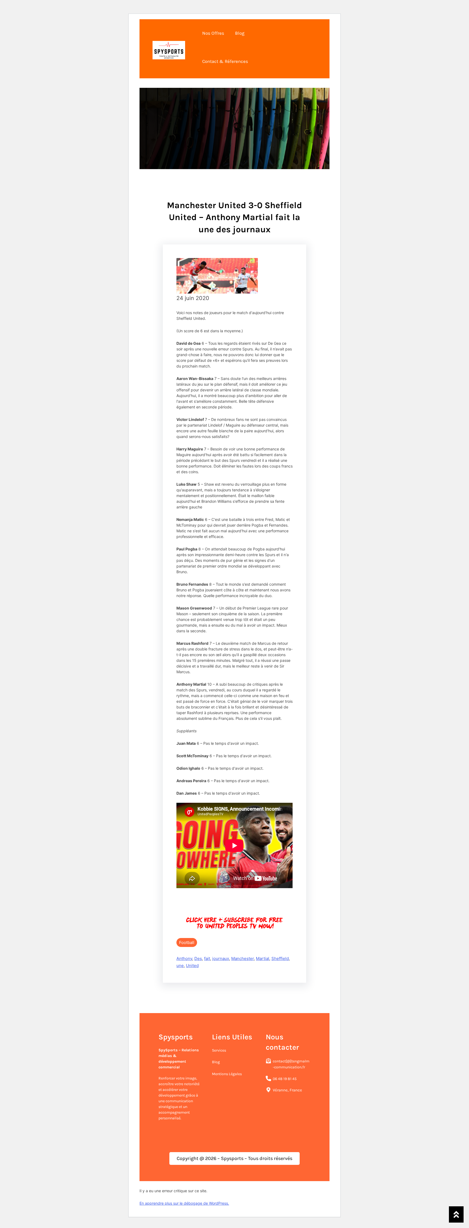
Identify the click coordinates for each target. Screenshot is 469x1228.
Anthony (184, 958)
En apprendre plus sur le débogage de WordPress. (184, 1203)
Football (186, 942)
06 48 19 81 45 (285, 1078)
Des (198, 958)
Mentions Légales (227, 1074)
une (180, 965)
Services (219, 1050)
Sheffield (280, 958)
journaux (220, 958)
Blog (216, 1062)
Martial (262, 958)
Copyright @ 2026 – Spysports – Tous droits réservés (234, 1158)
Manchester (242, 958)
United (192, 965)
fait (207, 958)
